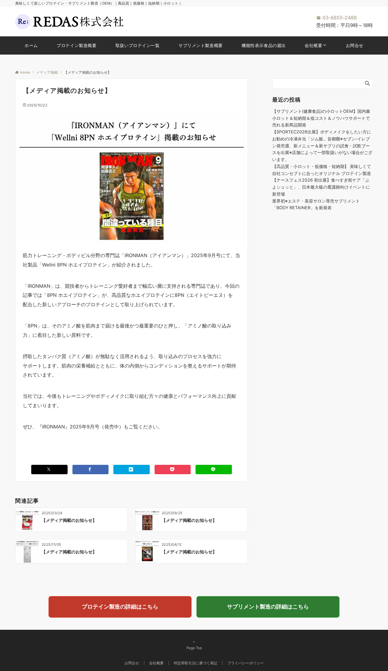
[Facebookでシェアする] (90, 469)
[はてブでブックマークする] (131, 469)
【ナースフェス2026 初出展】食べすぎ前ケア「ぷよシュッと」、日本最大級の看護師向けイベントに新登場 (321, 186)
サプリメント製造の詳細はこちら (268, 606)
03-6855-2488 (336, 18)
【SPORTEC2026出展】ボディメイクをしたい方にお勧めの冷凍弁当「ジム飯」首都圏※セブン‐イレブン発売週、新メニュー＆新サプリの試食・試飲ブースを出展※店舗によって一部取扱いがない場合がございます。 (322, 145)
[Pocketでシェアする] (173, 469)
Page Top (194, 648)
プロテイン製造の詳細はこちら (120, 606)
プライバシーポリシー (245, 663)
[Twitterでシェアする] (49, 469)
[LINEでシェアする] (214, 469)
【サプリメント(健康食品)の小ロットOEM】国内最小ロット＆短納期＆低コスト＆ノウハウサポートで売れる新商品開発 (321, 118)
